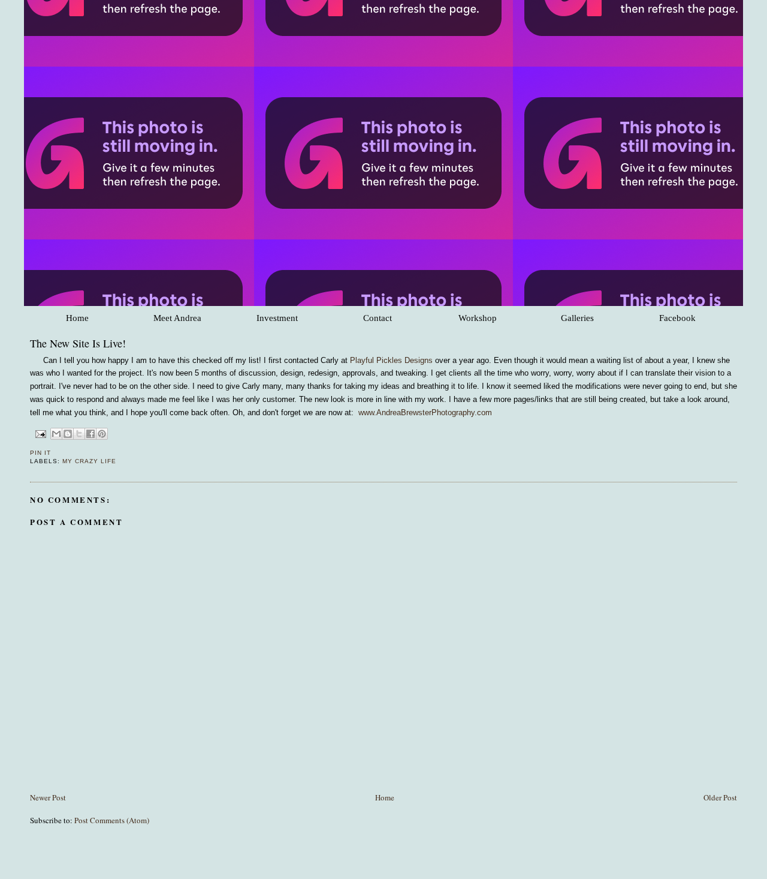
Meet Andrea (177, 318)
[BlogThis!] (68, 434)
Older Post (720, 797)
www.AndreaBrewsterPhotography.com (425, 412)
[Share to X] (79, 434)
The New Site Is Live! (78, 343)
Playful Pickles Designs (391, 360)
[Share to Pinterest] (102, 434)
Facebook (677, 318)
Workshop (477, 318)
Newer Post (48, 797)
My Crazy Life (89, 461)
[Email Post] (40, 433)
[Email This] (56, 434)
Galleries (577, 318)
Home (77, 318)
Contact (377, 318)
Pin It (40, 452)
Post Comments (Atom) (111, 820)
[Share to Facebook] (90, 434)
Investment (277, 318)
